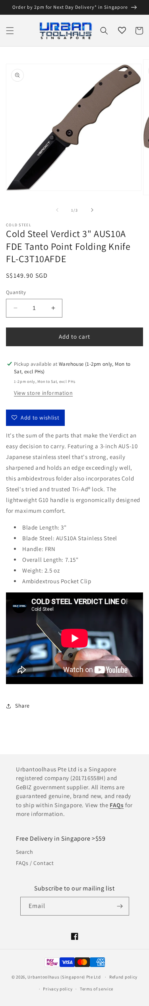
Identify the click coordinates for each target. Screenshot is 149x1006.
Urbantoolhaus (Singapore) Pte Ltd (64, 977)
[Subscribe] (120, 906)
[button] (10, 30)
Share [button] (22, 705)
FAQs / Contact (35, 863)
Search (24, 851)
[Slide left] (57, 210)
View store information (43, 392)
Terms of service (96, 989)
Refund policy (123, 977)
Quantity (16, 292)
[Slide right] (92, 210)
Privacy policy (57, 989)
